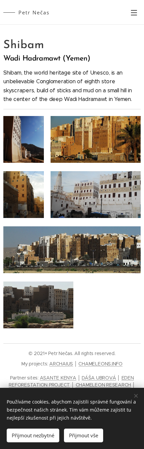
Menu (134, 12)
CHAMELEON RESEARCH (103, 385)
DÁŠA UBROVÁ (99, 378)
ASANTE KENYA (58, 378)
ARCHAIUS (61, 364)
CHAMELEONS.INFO (100, 364)
